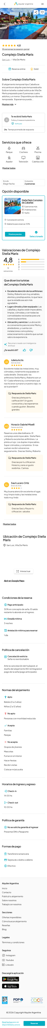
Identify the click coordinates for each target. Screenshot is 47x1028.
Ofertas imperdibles (11, 917)
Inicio (4, 888)
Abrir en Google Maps (14, 580)
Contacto (6, 892)
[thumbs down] (31, 350)
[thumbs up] (24, 350)
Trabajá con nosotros (11, 904)
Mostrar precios (15, 234)
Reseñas (6, 925)
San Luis (6, 59)
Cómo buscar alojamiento (14, 921)
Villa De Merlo (19, 59)
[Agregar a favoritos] (42, 12)
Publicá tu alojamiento (12, 896)
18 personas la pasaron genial (15, 49)
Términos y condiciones (13, 942)
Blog (4, 929)
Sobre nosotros (9, 900)
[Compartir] (36, 12)
